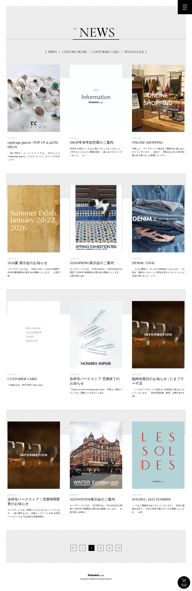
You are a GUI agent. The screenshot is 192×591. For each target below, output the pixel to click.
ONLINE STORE (184, 582)
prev (73, 548)
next (119, 548)
